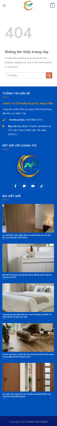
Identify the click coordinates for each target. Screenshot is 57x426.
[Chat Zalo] (24, 186)
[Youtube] (33, 186)
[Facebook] (15, 186)
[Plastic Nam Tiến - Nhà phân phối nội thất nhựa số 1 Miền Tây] (28, 5)
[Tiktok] (41, 186)
